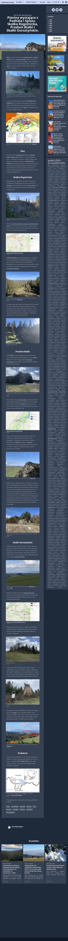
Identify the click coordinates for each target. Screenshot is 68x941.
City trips (42, 2)
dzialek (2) (57, 332)
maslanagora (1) (56, 300)
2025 (50, 21)
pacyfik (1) (63, 555)
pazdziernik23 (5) (59, 358)
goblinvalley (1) (63, 166)
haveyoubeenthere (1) (62, 493)
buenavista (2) (56, 184)
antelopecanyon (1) (51, 209)
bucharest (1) (50, 579)
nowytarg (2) (64, 200)
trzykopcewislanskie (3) (58, 363)
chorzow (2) (64, 321)
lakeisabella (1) (57, 203)
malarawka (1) (57, 417)
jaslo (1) (54, 260)
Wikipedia (34, 144)
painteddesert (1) (51, 177)
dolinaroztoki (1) (51, 464)
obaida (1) (59, 582)
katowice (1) (62, 552)
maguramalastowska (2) (52, 299)
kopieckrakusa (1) (62, 448)
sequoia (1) (63, 201)
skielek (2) (59, 356)
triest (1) (52, 585)
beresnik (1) (64, 445)
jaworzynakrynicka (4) (62, 283)
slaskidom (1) (57, 540)
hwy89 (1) (64, 173)
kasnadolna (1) (63, 491)
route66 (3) (64, 176)
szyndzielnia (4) (63, 229)
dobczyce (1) (55, 377)
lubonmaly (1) (63, 478)
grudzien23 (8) (50, 339)
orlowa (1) (64, 363)
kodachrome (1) (51, 169)
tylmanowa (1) (59, 445)
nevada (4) (55, 205)
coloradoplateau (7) (51, 166)
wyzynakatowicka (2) (52, 318)
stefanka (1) (55, 347)
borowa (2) (64, 504)
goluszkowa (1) (57, 416)
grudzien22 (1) (57, 446)
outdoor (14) (62, 496)
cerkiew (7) (63, 276)
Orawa (8, 157)
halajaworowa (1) (62, 475)
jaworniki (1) (50, 533)
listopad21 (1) (63, 489)
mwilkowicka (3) (58, 336)
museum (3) (55, 534)
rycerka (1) (58, 355)
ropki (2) (64, 585)
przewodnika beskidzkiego (13, 268)
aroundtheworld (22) (62, 193)
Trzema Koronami (27, 57)
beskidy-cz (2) (57, 249)
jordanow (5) (50, 286)
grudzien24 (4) (63, 238)
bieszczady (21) (55, 246)
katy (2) (64, 272)
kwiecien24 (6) (62, 296)
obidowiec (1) (60, 566)
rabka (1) (58, 478)
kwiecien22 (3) (50, 481)
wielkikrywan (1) (63, 257)
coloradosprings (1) (51, 185)
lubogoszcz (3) (57, 388)
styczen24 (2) (62, 334)
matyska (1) (50, 470)
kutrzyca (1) (62, 477)
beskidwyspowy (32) (52, 200)
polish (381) (54, 160)
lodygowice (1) (50, 334)
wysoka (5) (63, 267)
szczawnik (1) (50, 344)
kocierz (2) (50, 382)
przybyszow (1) (51, 267)
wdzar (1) (49, 459)
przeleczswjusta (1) (61, 451)
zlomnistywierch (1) (60, 462)
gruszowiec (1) (59, 480)
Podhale (13, 157)
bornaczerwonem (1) (52, 441)
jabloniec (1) (63, 414)
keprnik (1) (64, 235)
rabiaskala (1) (50, 529)
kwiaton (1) (64, 412)
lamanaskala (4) (57, 320)
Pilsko (11, 588)
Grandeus (14, 712)
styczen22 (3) (58, 473)
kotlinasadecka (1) (63, 262)
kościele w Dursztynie (29, 593)
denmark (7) (57, 499)
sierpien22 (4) (56, 456)
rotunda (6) (56, 276)
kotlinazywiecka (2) (51, 336)
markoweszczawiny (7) (61, 288)
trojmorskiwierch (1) (51, 520)
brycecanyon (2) (61, 168)
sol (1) (55, 356)
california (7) (55, 192)
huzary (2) (54, 297)
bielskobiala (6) (57, 214)
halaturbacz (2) (56, 393)
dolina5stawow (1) (51, 563)
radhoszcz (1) (56, 251)
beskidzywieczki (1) (61, 225)
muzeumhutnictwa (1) (52, 342)
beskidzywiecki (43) (52, 288)
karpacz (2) (63, 206)
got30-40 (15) (62, 190)
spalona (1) (50, 521)
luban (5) (63, 197)
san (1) (49, 561)
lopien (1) (55, 480)
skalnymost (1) (63, 485)
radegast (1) (50, 251)
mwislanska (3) (62, 467)
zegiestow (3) (56, 340)
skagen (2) (64, 501)
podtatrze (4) (56, 305)
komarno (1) (63, 542)
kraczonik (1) (50, 366)
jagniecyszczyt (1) (51, 509)
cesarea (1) (61, 585)
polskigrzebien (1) (51, 540)
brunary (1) (59, 412)
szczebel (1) (57, 556)
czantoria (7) (64, 292)
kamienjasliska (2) (60, 464)
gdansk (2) (50, 525)
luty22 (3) (54, 483)
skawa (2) (60, 587)
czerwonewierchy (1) (52, 569)
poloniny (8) (63, 417)
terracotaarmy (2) (51, 550)
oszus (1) (56, 315)
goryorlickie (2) (63, 278)
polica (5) (57, 289)
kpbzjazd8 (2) (50, 446)
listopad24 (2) (50, 253)
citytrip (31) (50, 448)
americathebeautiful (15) (52, 193)
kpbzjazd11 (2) (63, 416)
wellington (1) (50, 558)
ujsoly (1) (59, 469)
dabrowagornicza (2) (56, 313)
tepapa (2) (50, 552)
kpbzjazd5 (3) (50, 440)
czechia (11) (50, 237)
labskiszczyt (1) (61, 211)
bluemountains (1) (60, 572)
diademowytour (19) (62, 486)
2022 (50, 27)
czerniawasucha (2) (51, 312)
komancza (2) (50, 264)
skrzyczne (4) (58, 406)
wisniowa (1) (50, 475)
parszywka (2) (63, 243)
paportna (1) (62, 528)
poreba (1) (50, 352)
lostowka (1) (63, 222)
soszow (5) (50, 292)
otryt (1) (59, 531)
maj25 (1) (63, 213)
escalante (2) (58, 166)
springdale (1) (57, 219)
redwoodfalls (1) (51, 564)
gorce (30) (63, 195)
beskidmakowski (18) (56, 243)
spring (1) (50, 580)
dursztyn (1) (63, 420)
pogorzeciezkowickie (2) (61, 299)
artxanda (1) (58, 574)
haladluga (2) (63, 574)
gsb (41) (60, 246)
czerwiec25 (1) (56, 208)
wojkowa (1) (50, 345)
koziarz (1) (50, 445)
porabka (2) (50, 320)
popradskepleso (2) (62, 520)
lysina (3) (64, 372)
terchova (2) (58, 254)
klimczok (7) (50, 230)
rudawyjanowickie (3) (61, 483)
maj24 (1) (50, 302)
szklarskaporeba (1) (51, 211)
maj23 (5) (61, 411)
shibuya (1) (50, 582)
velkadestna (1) (63, 280)
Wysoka (25, 61)
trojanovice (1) (62, 251)
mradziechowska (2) (51, 472)
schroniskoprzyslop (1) (60, 408)
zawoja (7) (50, 313)
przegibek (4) (63, 227)
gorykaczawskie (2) (57, 481)
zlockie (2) (50, 296)
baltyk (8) (58, 502)
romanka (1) (58, 537)
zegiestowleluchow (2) (57, 366)
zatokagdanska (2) (61, 525)
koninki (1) (56, 395)
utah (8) (49, 165)
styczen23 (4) (62, 435)
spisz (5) (54, 270)
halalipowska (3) (63, 302)
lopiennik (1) (56, 529)
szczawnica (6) (63, 403)
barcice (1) (64, 260)
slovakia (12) (63, 254)
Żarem (8, 66)
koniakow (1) (50, 424)
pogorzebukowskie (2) (62, 270)
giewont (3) (58, 569)
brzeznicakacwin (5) (51, 390)
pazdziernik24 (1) (51, 256)
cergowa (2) (56, 273)
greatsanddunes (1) (62, 182)
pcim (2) (58, 361)
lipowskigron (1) (58, 189)
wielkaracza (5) (60, 353)
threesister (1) (55, 580)
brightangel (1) (50, 206)
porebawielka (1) (51, 427)
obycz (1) (49, 350)
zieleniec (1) (62, 281)
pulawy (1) (58, 265)
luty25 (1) (56, 230)
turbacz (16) (50, 198)
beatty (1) (50, 205)
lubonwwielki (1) (51, 388)
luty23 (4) (57, 427)
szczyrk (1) (64, 406)
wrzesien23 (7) (50, 332)
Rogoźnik (9, 185)
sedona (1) (64, 171)
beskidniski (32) (51, 265)
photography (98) (52, 438)
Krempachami (10, 362)
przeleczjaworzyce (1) (52, 432)
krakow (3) (63, 446)
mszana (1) (63, 388)
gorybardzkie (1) (63, 521)
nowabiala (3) (50, 395)
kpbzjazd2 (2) (63, 469)
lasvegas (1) (50, 404)
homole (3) (56, 453)
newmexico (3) (57, 177)
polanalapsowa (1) (59, 440)
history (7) (50, 534)
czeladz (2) (58, 316)
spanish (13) (63, 548)
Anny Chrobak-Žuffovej (17, 795)
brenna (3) (50, 216)
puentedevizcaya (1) (51, 574)
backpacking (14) (51, 577)
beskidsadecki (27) (62, 237)
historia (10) (63, 340)
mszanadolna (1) (63, 556)
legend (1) (58, 568)
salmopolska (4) (57, 409)
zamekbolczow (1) (57, 485)
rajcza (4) (63, 323)
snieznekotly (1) (51, 213)
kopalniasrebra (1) (61, 547)
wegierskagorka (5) (51, 224)
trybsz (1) (58, 390)
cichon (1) (57, 461)
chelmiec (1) (59, 504)
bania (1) (49, 374)
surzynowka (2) (63, 367)
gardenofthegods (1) (61, 185)
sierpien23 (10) (57, 380)
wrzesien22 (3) (62, 453)
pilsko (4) (49, 486)
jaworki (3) (63, 401)
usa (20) (59, 192)
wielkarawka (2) (51, 417)
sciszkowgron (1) (63, 380)
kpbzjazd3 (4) (62, 461)
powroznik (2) (63, 366)
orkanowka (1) (62, 427)
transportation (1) (56, 584)
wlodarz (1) (50, 494)
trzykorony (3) (56, 496)
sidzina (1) (58, 312)
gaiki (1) (49, 361)
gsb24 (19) (64, 246)
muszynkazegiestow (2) (61, 342)
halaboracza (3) (56, 324)
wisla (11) (50, 190)
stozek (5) (54, 292)
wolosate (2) (58, 294)
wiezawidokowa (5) (61, 331)
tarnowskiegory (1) (51, 548)
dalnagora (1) (62, 430)
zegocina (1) (62, 337)
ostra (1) (64, 459)
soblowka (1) (62, 315)
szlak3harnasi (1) (60, 422)
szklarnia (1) (50, 430)
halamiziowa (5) (57, 291)
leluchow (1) (63, 364)
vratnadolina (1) (51, 259)
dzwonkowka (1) (51, 587)
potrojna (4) (63, 320)
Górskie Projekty (31, 2)
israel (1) (56, 585)
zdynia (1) (58, 489)
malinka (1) (64, 536)
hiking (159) (62, 392)
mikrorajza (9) (63, 307)
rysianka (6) (62, 289)
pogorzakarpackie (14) (52, 372)
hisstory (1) (57, 550)
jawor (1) (64, 411)
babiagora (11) (50, 289)
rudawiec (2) (50, 517)
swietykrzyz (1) (57, 579)
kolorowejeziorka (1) (52, 539)
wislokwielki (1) (56, 488)
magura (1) (60, 347)
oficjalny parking (22, 400)
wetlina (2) (63, 248)
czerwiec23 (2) (63, 409)
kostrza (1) (50, 414)
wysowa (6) (59, 297)
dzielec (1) (56, 430)
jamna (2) (63, 488)
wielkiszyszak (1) (51, 537)
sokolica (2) (50, 268)
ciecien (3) (63, 434)
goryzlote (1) (62, 517)
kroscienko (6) (50, 197)
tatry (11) (58, 507)
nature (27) (59, 553)
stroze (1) (50, 300)
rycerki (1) (58, 227)
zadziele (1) (56, 339)
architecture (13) (63, 533)
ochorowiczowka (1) (51, 360)
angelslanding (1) (51, 219)
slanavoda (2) (59, 328)
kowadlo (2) (56, 517)
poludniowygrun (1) (58, 259)
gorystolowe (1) (59, 544)
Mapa (49, 2)
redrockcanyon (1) (56, 404)
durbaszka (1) (50, 453)
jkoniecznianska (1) (57, 364)
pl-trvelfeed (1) (55, 493)
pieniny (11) (57, 267)
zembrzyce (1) (58, 385)
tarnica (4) (50, 294)
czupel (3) (63, 332)
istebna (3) (50, 328)
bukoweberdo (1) (62, 526)
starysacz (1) (57, 262)
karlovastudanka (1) (59, 233)
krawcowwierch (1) (55, 302)
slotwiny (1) (50, 367)
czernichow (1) (50, 513)
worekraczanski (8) (51, 227)
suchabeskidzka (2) (56, 367)
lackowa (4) (50, 297)
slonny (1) (50, 528)
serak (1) (59, 235)
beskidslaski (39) (62, 187)
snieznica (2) (50, 480)
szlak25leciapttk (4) (51, 307)
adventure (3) (50, 560)
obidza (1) (50, 241)
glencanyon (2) (61, 209)
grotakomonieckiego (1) (60, 379)
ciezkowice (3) (50, 348)
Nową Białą (29, 359)
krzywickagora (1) (56, 374)
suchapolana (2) (60, 372)
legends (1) (63, 579)
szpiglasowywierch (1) (62, 561)
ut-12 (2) (49, 168)
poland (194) (52, 429)
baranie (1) (50, 488)
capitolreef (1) (63, 165)
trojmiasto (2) (50, 526)
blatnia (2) (63, 214)
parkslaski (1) (58, 323)
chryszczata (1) (62, 264)
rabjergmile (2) (59, 501)
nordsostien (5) (61, 497)
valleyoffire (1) (63, 219)
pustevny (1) (63, 249)
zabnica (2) (63, 324)
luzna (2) (64, 347)
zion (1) (64, 217)
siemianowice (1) (51, 323)
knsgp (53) (50, 507)
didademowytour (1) (62, 494)
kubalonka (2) (58, 292)
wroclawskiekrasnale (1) (52, 547)
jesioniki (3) (56, 232)
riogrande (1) (62, 184)
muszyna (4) (55, 296)
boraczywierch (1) (55, 411)
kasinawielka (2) (62, 387)
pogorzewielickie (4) (62, 375)
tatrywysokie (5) (63, 507)
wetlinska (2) (50, 248)
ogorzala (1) (57, 222)
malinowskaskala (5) (52, 406)
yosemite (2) (64, 192)
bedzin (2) (63, 316)
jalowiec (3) (50, 456)
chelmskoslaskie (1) (61, 472)
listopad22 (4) (50, 425)
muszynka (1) (57, 344)
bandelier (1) (50, 181)
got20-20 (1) (50, 221)
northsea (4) (50, 499)
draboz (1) (58, 400)
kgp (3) (63, 537)
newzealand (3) (63, 550)
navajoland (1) (63, 179)
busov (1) (49, 412)
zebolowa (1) (63, 374)
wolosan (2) (50, 531)
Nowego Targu (31, 185)
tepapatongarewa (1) (57, 558)
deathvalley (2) (63, 203)
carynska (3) (57, 248)
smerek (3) (50, 260)
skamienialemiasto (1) (52, 497)
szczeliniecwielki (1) (51, 544)
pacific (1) (50, 584)
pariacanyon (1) (58, 171)
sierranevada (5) (56, 195)
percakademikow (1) (62, 534)
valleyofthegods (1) (59, 217)
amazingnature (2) (61, 438)
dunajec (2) (50, 496)
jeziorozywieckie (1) (60, 513)
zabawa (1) (55, 422)
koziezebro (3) (57, 278)
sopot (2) (55, 525)
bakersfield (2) (50, 203)
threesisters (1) (51, 572)
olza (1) (65, 422)
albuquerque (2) (63, 177)
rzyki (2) (64, 318)
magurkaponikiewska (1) (59, 454)
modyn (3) (60, 459)
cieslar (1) (64, 328)
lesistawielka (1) (51, 491)
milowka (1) (64, 336)
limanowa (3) (62, 449)
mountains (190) (52, 392)
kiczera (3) (50, 321)
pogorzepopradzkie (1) (57, 241)
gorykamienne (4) (51, 473)
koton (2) (49, 246)
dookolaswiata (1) (51, 556)
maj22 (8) (55, 470)
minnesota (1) (57, 564)
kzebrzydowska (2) (51, 400)
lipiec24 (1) (56, 281)
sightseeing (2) (63, 584)
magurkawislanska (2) (52, 225)
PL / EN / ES (56, 2)
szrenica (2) (57, 213)
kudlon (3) (63, 473)
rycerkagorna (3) (51, 401)
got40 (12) (63, 198)
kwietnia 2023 (20, 155)
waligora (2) (50, 504)
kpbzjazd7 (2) (56, 425)
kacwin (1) (63, 390)
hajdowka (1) (55, 375)
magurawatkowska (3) (52, 275)
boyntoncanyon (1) (58, 173)
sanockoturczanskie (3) (60, 515)
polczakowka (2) (51, 397)
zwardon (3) (58, 326)
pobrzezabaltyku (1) (51, 523)
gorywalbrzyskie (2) (51, 505)
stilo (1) (63, 523)
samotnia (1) (62, 208)
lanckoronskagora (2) (52, 398)
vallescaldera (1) (57, 181)
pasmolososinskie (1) (52, 451)
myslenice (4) (50, 329)
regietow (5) (50, 276)
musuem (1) (56, 552)
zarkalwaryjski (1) (59, 437)
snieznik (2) (64, 518)
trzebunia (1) (57, 245)
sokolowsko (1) (57, 491)
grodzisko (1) (50, 435)
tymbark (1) (59, 200)
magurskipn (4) (61, 275)
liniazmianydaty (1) (56, 555)
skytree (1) (55, 582)
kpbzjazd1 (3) (55, 477)
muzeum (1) (58, 548)
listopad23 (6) (56, 352)
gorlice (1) (55, 507)
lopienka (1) (50, 419)
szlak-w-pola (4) (63, 294)
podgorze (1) (56, 448)
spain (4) (54, 571)
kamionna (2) (56, 337)
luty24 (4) (59, 321)
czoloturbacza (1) (61, 432)
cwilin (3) (49, 477)
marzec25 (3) (50, 222)
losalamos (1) (63, 181)
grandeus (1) (55, 443)
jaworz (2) (56, 449)
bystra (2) (64, 345)
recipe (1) (50, 555)
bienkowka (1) (63, 245)
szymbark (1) (62, 300)
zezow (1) (54, 414)
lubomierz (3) (56, 221)
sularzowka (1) (50, 363)
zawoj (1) (59, 419)
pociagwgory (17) (56, 190)
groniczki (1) (54, 361)
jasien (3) (63, 221)
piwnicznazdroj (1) (51, 462)
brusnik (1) (50, 493)
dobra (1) (64, 480)
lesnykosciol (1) (62, 216)
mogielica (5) (50, 201)
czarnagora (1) (56, 420)
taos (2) (49, 182)
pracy (24, 793)
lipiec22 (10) (50, 437)
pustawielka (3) (57, 240)
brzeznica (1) (61, 398)
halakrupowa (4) (63, 312)
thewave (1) (63, 169)
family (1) (63, 568)
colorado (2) (50, 184)
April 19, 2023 (17, 15)
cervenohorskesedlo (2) (52, 235)
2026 (50, 20)
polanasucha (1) (62, 350)
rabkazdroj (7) (57, 197)
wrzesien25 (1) (57, 198)
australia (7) (56, 560)
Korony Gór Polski (21, 59)
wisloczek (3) (60, 272)
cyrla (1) (52, 262)
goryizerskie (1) (63, 540)
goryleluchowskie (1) (57, 345)
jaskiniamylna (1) (59, 536)
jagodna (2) (50, 281)
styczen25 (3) (50, 233)
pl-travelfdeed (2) (51, 518)
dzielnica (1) (59, 260)
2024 (50, 23)
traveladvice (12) (51, 566)
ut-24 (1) (54, 168)
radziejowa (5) (50, 284)
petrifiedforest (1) (51, 176)
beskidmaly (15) (59, 318)
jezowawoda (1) (51, 461)
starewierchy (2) (60, 286)
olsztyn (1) (64, 544)
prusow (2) (50, 337)
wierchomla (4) (51, 240)
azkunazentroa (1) (61, 571)
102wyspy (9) (50, 340)
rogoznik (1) (50, 422)
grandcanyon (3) (51, 174)
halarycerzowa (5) (56, 229)
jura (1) (49, 545)
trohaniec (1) (55, 531)
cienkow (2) (61, 224)
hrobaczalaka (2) (63, 360)
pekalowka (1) (63, 361)
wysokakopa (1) (51, 542)
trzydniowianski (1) (60, 510)
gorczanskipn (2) (61, 429)
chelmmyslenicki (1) (51, 331)
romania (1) (63, 577)
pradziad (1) (62, 232)
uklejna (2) (63, 329)
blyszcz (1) (54, 445)
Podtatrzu (32, 155)
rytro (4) (49, 262)
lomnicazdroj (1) (51, 238)
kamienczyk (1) (51, 214)
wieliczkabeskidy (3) (59, 371)
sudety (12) (50, 232)
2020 (50, 31)
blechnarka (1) (63, 348)
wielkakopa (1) (63, 539)
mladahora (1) (63, 355)
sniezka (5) (50, 208)
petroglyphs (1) (51, 179)
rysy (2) (57, 520)
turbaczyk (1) (58, 434)
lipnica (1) (54, 328)
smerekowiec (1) (51, 409)
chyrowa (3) (50, 273)
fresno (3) (50, 195)
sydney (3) (63, 564)
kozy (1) (57, 360)
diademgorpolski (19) (62, 443)
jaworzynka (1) (54, 561)
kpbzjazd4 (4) (62, 456)
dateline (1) (64, 582)
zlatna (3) (57, 304)
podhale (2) (50, 393)
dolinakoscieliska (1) (51, 536)
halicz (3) (53, 294)
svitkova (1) (50, 315)
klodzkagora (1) (56, 521)
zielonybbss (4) (63, 404)
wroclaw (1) (63, 545)
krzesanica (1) (63, 569)
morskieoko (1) (60, 563)
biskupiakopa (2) (61, 509)
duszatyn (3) (56, 264)
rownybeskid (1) (51, 316)
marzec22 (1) (54, 486)
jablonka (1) (50, 305)
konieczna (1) (50, 364)
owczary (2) (54, 412)
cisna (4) (64, 259)
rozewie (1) (59, 523)
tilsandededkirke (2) (51, 502)
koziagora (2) (50, 347)
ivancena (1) (56, 257)
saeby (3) (54, 504)
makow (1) (64, 369)
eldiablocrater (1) (58, 176)
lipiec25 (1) (57, 201)
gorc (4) (64, 241)
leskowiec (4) (63, 382)
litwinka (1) (50, 420)
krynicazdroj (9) (51, 278)
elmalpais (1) (57, 179)
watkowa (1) (64, 531)
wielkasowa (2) (63, 502)
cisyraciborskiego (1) (52, 553)
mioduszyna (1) (58, 369)
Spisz (16, 157)
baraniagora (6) (63, 291)
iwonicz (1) (50, 272)
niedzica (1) (50, 270)
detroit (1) (57, 577)
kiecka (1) (50, 375)
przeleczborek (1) (51, 434)
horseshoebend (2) (51, 173)
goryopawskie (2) (51, 510)
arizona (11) (57, 169)
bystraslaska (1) (62, 230)
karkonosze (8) (57, 206)
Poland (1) (54, 576)
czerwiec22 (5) (50, 469)
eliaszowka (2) (63, 240)
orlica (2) (57, 280)
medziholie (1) (57, 256)
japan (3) (64, 580)
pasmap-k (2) (54, 383)
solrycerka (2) (50, 353)
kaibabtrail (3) (63, 174)
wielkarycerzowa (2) (51, 355)
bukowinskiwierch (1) (52, 489)
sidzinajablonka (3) (62, 304)
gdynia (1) (56, 526)
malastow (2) (56, 348)
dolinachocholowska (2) (60, 512)
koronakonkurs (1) (62, 505)
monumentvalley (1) (51, 217)
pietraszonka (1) (51, 408)
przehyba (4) (57, 284)
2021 (50, 29)
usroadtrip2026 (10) (55, 165)
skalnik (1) (58, 539)
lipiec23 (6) (58, 401)
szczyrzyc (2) (56, 435)
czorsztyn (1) (63, 268)
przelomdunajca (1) (61, 457)
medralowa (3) (50, 291)
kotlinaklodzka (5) (51, 515)
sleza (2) (57, 505)
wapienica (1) (62, 352)
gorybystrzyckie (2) (51, 280)
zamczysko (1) (50, 379)
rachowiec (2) (50, 356)
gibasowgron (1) (51, 380)
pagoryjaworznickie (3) (52, 308)
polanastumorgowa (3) (52, 478)
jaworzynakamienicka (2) (52, 467)
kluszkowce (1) (55, 459)
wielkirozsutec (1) (62, 253)
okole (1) (49, 483)
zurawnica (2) (59, 383)
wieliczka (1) (50, 377)
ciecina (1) (50, 324)
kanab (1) (53, 171)
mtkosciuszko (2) (63, 560)
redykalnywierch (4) (51, 304)
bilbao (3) (49, 571)
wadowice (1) (50, 454)
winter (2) (50, 576)
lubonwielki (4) (62, 395)
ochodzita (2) (63, 326)
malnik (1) (63, 344)
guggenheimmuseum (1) (61, 576)
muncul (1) (56, 469)
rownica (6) (64, 189)
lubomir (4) (64, 385)
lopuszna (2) (63, 393)
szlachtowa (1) (50, 403)
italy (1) (49, 585)
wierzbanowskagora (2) (52, 387)
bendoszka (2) (63, 400)
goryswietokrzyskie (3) (52, 501)
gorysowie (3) (55, 494)
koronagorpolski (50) (52, 283)
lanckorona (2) (60, 397)
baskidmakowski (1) (51, 369)
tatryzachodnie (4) (51, 512)
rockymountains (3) (54, 182)
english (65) (55, 187)
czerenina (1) (62, 529)
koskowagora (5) (51, 245)
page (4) (49, 171)
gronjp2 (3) (50, 383)
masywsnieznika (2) (58, 518)
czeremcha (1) (50, 465)
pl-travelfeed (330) (56, 163)
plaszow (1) (50, 449)
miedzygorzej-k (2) (51, 326)
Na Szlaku (19, 2)
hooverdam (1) (62, 205)
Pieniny (8, 57)
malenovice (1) (50, 257)
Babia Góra (20, 299)
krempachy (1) (63, 419)
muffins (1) (64, 553)
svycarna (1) (55, 237)
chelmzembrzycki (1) (52, 385)
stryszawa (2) (61, 308)
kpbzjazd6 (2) (50, 443)
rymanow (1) (55, 272)
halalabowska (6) (57, 238)
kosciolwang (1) (57, 542)
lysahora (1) (63, 256)
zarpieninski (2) (56, 268)
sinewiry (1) (55, 419)
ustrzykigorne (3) (51, 249)
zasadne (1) (50, 243)
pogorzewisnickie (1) (62, 377)
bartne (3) (63, 273)
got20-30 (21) (50, 229)
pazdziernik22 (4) (61, 441)
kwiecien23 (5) (50, 416)
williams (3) (57, 174)
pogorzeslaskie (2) (51, 189)
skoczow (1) (50, 192)
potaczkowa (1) (63, 425)
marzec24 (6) (60, 310)
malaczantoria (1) (55, 545)
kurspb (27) (50, 411)
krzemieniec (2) (56, 528)
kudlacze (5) (57, 329)
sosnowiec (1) (63, 313)
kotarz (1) (56, 475)
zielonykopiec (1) (62, 470)
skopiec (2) (64, 481)
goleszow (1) (62, 305)
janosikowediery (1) (51, 254)
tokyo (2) (60, 580)
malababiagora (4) (51, 310)
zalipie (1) (64, 558)
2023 (50, 25)
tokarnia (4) (63, 265)
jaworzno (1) (58, 307)
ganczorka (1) (56, 424)
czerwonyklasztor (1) (52, 457)
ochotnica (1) (63, 284)
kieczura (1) (50, 371)
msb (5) (58, 382)
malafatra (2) (56, 253)
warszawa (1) (56, 533)
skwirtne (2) (64, 297)
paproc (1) (59, 414)
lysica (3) (63, 499)
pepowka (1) (63, 356)
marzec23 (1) (62, 424)
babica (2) (64, 383)
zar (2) (54, 382)
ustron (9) (55, 216)
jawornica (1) (54, 321)
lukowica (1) (50, 358)
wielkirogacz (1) (57, 403)
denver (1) (50, 187)
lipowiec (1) (60, 465)
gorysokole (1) (50, 485)
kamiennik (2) (55, 350)
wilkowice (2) (57, 334)
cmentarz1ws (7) (63, 339)
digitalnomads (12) (51, 568)
